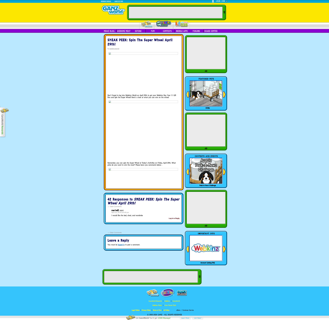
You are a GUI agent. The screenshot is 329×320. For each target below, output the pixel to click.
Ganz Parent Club (170, 305)
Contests (167, 31)
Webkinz (167, 301)
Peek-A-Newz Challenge (207, 185)
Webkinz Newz (163, 24)
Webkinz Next (123, 31)
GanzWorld (176, 301)
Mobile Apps (182, 31)
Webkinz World (106, 1)
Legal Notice (135, 310)
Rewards (147, 24)
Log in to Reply (174, 218)
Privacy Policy (146, 310)
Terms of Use (157, 310)
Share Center (210, 31)
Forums (196, 31)
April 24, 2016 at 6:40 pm (120, 212)
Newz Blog (109, 31)
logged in (121, 245)
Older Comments (115, 206)
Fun (153, 31)
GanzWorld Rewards (155, 301)
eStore (138, 31)
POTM (208, 108)
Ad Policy (166, 310)
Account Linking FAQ (207, 263)
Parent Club (181, 24)
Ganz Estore (119, 1)
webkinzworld (114, 48)
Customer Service (188, 310)
